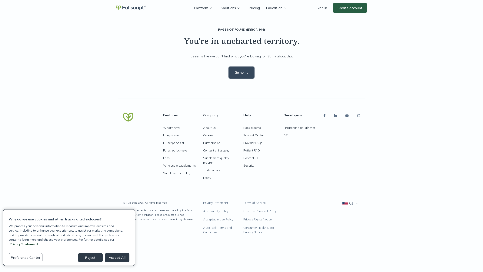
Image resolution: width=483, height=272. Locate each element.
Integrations (171, 135)
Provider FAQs (252, 143)
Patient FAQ (251, 150)
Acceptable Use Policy (218, 219)
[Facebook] (324, 115)
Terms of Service (254, 203)
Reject (90, 257)
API (286, 135)
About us (209, 128)
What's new (171, 128)
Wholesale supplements (179, 165)
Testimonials (211, 170)
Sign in (322, 8)
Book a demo (252, 128)
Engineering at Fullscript (299, 128)
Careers (208, 135)
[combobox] (350, 203)
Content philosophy (216, 150)
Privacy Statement (215, 203)
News (207, 177)
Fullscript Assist (173, 143)
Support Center (253, 135)
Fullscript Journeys (175, 150)
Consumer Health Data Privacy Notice (258, 230)
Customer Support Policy (260, 211)
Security (248, 165)
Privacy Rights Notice (257, 219)
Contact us (250, 158)
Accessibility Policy (215, 211)
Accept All (117, 257)
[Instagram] (358, 115)
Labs (166, 158)
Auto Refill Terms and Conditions (217, 230)
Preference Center (25, 257)
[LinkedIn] (335, 115)
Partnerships (211, 143)
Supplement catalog (176, 173)
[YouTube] (347, 115)
